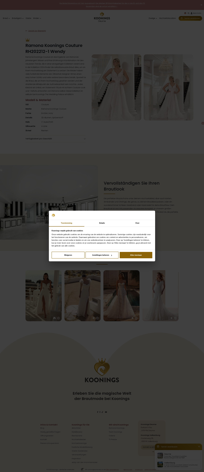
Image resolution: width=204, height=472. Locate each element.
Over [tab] (137, 223)
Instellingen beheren (100, 255)
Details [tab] (102, 223)
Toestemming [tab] (66, 223)
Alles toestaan (136, 255)
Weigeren (68, 255)
